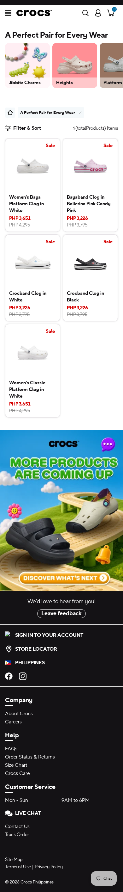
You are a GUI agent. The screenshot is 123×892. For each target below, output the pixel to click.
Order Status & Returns (30, 757)
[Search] (85, 13)
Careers (13, 722)
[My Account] (98, 13)
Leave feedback (61, 613)
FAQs (11, 749)
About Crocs (19, 713)
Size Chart (16, 765)
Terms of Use (18, 867)
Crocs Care (17, 773)
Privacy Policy (49, 867)
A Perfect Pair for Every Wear (47, 112)
